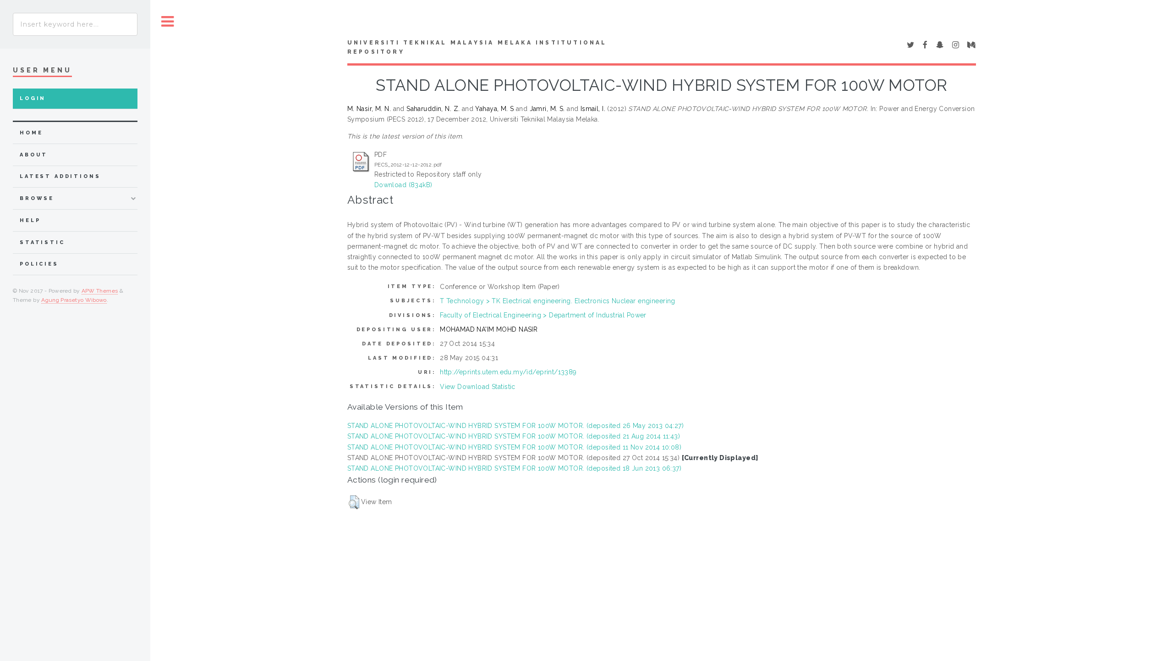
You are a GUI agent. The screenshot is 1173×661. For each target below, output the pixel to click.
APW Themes (100, 291)
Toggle (167, 22)
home (31, 133)
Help (30, 220)
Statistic (42, 242)
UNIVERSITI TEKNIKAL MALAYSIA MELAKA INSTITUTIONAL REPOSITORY (477, 47)
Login (33, 98)
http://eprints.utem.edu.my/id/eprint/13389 (508, 372)
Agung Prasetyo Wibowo (74, 300)
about (34, 155)
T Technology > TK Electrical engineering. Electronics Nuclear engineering (557, 301)
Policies (39, 264)
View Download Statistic (477, 386)
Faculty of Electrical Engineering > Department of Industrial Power (543, 315)
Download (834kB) (403, 185)
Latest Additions (60, 176)
